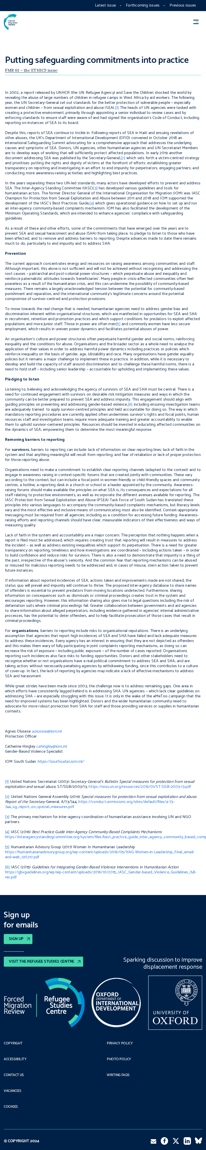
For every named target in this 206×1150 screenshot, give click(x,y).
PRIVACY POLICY (120, 1044)
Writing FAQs (118, 1075)
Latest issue (105, 5)
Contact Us (14, 1075)
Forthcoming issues (143, 5)
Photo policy (119, 1059)
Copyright (13, 1044)
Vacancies (12, 1091)
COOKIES (11, 1107)
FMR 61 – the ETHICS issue (31, 70)
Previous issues (183, 5)
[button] (198, 22)
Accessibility (15, 1059)
